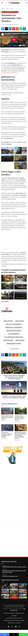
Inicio (3, 8)
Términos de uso (11, 622)
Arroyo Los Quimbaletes (14, 324)
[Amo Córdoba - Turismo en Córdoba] (14, 2)
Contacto (18, 622)
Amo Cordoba (6, 24)
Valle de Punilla (9, 8)
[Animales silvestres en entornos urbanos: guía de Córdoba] (23, 591)
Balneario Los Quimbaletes (14, 327)
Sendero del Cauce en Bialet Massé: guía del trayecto (7, 417)
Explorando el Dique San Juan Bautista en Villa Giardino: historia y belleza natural (20, 435)
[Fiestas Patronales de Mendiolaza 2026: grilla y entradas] (23, 596)
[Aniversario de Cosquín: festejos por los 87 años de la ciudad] (14, 585)
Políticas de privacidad (9, 620)
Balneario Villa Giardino (14, 330)
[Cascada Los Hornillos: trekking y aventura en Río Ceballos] (7, 427)
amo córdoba (8, 321)
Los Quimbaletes (14, 334)
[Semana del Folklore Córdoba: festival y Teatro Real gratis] (5, 596)
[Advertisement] (14, 478)
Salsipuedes (15, 197)
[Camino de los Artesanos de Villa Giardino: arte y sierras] (21, 411)
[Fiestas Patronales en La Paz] (23, 585)
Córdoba (10, 185)
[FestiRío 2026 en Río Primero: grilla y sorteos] (5, 585)
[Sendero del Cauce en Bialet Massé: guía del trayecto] (7, 411)
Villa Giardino (20, 340)
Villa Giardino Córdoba (14, 343)
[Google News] (14, 348)
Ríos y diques (5, 12)
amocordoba (20, 321)
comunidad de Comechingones (9, 72)
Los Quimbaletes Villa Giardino (14, 337)
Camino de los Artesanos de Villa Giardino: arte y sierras (20, 418)
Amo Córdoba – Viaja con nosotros (14, 618)
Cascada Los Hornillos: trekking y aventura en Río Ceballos (6, 435)
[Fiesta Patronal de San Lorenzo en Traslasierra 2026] (14, 596)
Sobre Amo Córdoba (19, 620)
